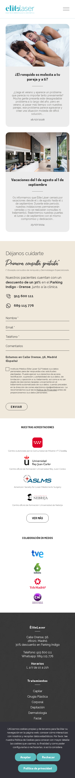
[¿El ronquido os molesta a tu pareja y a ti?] (37, 45)
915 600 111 (44, 652)
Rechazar (48, 757)
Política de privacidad (37, 768)
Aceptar (25, 757)
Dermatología (37, 713)
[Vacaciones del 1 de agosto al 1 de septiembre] (37, 152)
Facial (38, 718)
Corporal (37, 702)
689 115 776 (45, 656)
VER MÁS (37, 518)
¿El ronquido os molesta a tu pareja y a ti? (37, 77)
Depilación (37, 707)
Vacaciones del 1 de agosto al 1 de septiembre (37, 182)
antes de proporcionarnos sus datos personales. (38, 391)
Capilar (37, 691)
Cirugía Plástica (37, 696)
